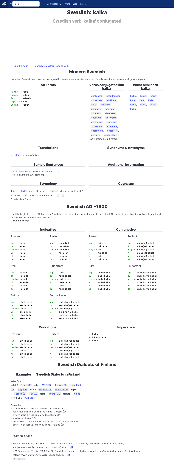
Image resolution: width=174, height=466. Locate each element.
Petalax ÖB (60, 385)
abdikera (111, 100)
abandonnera (113, 96)
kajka (153, 96)
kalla (150, 100)
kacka (143, 96)
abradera (96, 113)
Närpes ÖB (19, 393)
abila (93, 104)
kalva (143, 104)
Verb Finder (71, 3)
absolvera (96, 117)
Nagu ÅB (22, 389)
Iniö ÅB (33, 393)
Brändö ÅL (54, 393)
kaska (153, 104)
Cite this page (21, 66)
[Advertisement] (87, 43)
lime (18, 155)
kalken (53, 191)
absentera (110, 113)
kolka (133, 109)
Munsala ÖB (45, 389)
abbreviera (96, 100)
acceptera (112, 130)
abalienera (96, 96)
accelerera (96, 126)
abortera (109, 109)
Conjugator (52, 3)
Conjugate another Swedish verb (52, 66)
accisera (95, 135)
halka (133, 96)
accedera (111, 122)
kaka (132, 100)
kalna (133, 104)
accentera (112, 126)
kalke (24, 191)
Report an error (19, 459)
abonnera (96, 109)
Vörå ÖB (46, 385)
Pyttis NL (29, 398)
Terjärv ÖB (26, 385)
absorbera (111, 117)
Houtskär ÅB (61, 389)
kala (142, 100)
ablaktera (105, 104)
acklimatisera (111, 135)
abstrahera (96, 122)
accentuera (97, 130)
